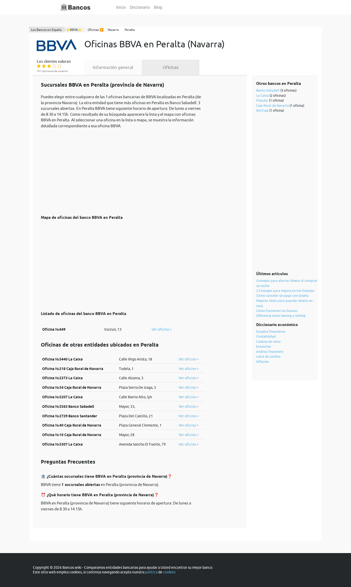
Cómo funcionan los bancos (277, 311)
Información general (113, 67)
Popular (262, 100)
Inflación (262, 361)
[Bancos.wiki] (75, 7)
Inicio (121, 7)
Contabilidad (266, 336)
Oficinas (171, 67)
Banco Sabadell (268, 90)
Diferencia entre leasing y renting (281, 315)
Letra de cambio (268, 356)
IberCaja (262, 110)
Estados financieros (270, 331)
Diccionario (140, 7)
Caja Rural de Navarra (272, 105)
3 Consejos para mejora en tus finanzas (285, 290)
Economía (263, 346)
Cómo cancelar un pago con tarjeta (282, 295)
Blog (158, 7)
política (151, 572)
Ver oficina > (162, 329)
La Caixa (262, 95)
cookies (169, 572)
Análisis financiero (269, 351)
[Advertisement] (123, 169)
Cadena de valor (268, 341)
